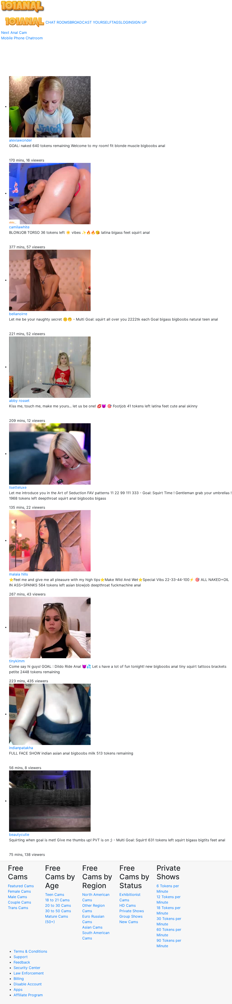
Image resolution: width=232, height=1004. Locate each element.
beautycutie (19, 834)
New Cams (128, 921)
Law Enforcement (29, 973)
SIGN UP (139, 22)
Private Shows (131, 911)
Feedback (22, 962)
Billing (19, 978)
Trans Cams (18, 907)
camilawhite (19, 227)
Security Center (27, 967)
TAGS (116, 22)
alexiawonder (20, 140)
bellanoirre (18, 313)
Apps (18, 989)
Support (21, 956)
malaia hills (18, 574)
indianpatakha (21, 747)
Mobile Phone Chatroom (22, 38)
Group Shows (131, 916)
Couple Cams (19, 902)
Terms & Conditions (30, 951)
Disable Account (28, 984)
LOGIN (126, 22)
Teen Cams (54, 894)
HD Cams (127, 905)
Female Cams (19, 891)
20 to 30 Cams (58, 905)
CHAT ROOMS (58, 22)
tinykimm (17, 661)
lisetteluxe (18, 487)
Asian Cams (92, 927)
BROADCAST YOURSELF (90, 22)
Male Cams (17, 896)
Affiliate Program (29, 995)
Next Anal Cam (14, 32)
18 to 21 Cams (57, 900)
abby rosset (19, 400)
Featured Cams (21, 886)
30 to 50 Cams (58, 911)
